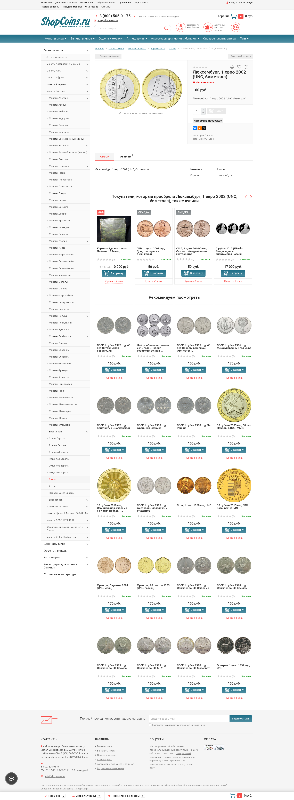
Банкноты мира (81, 38)
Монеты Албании (58, 111)
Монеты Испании (58, 234)
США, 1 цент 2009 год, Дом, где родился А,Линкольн (134, 251)
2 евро (52, 486)
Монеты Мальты (58, 281)
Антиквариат (135, 38)
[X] (204, 128)
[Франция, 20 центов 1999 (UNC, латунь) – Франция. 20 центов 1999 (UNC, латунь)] (154, 565)
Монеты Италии (58, 241)
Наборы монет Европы (62, 493)
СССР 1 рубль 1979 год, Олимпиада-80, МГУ (152, 666)
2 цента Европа (57, 445)
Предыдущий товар (109, 56)
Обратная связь (106, 2)
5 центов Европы (58, 452)
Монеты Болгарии (59, 132)
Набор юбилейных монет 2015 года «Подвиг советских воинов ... (153, 347)
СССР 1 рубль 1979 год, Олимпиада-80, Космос (112, 666)
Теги (243, 38)
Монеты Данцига (58, 206)
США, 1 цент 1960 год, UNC (194, 505)
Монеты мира (54, 38)
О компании (87, 2)
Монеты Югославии (60, 424)
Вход (231, 2)
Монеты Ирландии (59, 220)
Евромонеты (56, 431)
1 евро (52, 479)
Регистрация (246, 2)
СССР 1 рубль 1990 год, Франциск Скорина (152, 426)
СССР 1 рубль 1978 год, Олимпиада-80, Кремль (232, 586)
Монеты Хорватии (59, 377)
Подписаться (240, 718)
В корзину (100, 273)
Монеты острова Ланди (62, 254)
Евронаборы (56, 499)
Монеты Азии (53, 70)
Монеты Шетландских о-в (63, 404)
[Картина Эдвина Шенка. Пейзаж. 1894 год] (98, 228)
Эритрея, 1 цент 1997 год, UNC (233, 666)
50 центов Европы (59, 472)
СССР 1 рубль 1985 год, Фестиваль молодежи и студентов (152, 507)
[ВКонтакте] (195, 128)
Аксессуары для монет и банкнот (173, 38)
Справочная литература (219, 38)
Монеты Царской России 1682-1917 (66, 513)
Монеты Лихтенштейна (62, 261)
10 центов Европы (59, 458)
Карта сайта (141, 2)
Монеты (203, 138)
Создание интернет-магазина (57, 788)
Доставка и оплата (66, 2)
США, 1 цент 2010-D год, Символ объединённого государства (175, 251)
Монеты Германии (59, 166)
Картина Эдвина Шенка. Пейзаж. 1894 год (96, 250)
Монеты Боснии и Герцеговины (66, 138)
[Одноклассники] (200, 128)
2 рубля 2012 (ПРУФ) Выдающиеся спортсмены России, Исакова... (213, 252)
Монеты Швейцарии (60, 411)
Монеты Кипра (57, 247)
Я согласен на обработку (178, 724)
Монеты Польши (58, 315)
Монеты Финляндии (60, 363)
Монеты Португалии (60, 322)
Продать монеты (72, 6)
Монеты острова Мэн (61, 295)
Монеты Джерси (58, 213)
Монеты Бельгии (58, 125)
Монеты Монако (58, 288)
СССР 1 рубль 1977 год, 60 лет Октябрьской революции (113, 347)
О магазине (91, 6)
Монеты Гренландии (60, 186)
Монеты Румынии (59, 329)
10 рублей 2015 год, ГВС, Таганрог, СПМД (232, 506)
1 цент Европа (57, 438)
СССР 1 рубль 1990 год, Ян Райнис (193, 426)
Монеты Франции (58, 370)
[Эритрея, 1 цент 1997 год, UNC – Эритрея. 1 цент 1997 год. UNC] (234, 645)
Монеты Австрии (58, 98)
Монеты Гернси (57, 172)
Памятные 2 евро (58, 506)
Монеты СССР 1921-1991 (60, 520)
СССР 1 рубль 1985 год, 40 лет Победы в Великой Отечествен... (193, 347)
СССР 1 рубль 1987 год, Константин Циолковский (113, 426)
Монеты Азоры (57, 104)
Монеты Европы (55, 91)
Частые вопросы (50, 6)
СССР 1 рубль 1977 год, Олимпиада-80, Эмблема (193, 586)
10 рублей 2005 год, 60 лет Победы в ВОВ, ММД (234, 426)
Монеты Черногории (60, 384)
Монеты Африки (55, 77)
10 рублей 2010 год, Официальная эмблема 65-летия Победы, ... (112, 507)
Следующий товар (240, 56)
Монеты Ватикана (59, 145)
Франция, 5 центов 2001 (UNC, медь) (112, 586)
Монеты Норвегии (59, 309)
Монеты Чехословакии (61, 397)
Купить (219, 111)
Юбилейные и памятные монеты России (64, 529)
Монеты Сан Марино (60, 336)
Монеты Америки (56, 84)
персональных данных (192, 724)
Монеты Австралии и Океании (63, 63)
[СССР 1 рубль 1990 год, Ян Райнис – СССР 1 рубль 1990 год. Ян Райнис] (194, 405)
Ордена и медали (110, 38)
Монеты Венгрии (58, 159)
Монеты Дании (57, 200)
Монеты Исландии (59, 227)
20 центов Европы (59, 465)
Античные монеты (56, 57)
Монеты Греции (57, 193)
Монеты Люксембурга (61, 268)
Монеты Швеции (58, 418)
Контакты (46, 2)
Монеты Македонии (60, 275)
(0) (136, 259)
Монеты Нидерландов (61, 302)
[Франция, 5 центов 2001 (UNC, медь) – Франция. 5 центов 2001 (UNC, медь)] (114, 565)
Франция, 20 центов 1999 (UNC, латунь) (153, 586)
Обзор (104, 156)
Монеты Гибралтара (60, 179)
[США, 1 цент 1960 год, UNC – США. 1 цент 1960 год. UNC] (194, 485)
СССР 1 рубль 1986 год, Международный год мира (234, 346)
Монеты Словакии (59, 349)
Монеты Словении (59, 356)
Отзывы (106, 6)
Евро (211, 138)
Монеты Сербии (58, 343)
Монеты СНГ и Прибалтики (61, 537)
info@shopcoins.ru (108, 20)
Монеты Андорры (59, 118)
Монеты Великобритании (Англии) (68, 152)
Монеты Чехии (57, 390)
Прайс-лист (124, 2)
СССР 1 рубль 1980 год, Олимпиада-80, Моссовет (193, 666)
